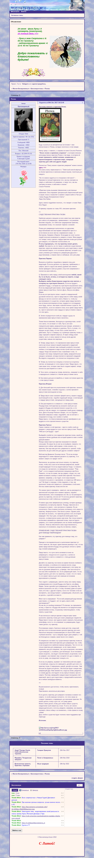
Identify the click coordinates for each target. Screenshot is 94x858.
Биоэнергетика (37, 88)
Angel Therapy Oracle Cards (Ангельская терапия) (22, 752)
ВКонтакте (15, 11)
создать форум (77, 778)
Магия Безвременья (21, 88)
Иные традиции (43, 764)
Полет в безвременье (45, 758)
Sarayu (23, 103)
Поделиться (43, 102)
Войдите (25, 84)
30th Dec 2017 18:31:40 (56, 102)
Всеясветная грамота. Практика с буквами (23, 764)
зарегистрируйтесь (39, 84)
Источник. (42, 720)
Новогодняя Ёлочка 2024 (28, 10)
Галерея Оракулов (44, 750)
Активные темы (17, 15)
